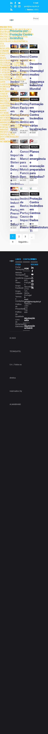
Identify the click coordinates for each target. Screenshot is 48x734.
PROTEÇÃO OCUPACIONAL (14, 36)
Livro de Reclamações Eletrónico (18, 323)
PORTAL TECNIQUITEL (11, 127)
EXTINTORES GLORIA (11, 120)
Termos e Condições (18, 299)
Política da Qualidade (18, 314)
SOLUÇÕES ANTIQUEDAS (13, 79)
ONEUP (3, 94)
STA (2, 44)
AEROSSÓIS (6, 106)
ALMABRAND (15, 404)
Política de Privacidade (18, 306)
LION (2, 82)
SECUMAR (5, 117)
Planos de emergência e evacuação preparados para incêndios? (38, 164)
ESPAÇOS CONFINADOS (12, 53)
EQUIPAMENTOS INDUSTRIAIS (15, 32)
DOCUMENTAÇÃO (9, 137)
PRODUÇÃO (6, 132)
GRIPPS (3, 108)
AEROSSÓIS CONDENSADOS (14, 115)
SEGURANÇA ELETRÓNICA (14, 41)
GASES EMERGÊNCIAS (11, 84)
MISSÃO (4, 129)
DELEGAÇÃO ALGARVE (27, 327)
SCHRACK (5, 86)
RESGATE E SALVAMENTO (13, 48)
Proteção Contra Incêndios (15, 147)
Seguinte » (23, 242)
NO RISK (4, 113)
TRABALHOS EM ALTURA (13, 65)
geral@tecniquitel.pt (31, 6)
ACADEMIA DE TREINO (12, 75)
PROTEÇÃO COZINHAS (11, 101)
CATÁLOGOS (6, 70)
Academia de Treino (18, 280)
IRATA (3, 58)
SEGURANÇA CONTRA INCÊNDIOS (17, 60)
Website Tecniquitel (18, 274)
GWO (2, 55)
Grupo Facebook (18, 287)
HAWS (3, 110)
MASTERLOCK (7, 103)
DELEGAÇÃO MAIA (27, 319)
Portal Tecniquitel (18, 268)
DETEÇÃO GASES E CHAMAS (14, 98)
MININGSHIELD (8, 122)
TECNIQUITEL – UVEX (11, 77)
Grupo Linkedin (18, 292)
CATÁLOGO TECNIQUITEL (13, 72)
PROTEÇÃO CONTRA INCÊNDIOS (16, 34)
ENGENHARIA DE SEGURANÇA (16, 29)
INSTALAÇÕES (7, 134)
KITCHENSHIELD (8, 91)
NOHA (3, 89)
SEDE (26, 268)
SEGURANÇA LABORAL (12, 63)
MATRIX (4, 96)
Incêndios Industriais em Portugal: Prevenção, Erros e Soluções (18, 211)
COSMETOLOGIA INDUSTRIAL (15, 125)
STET (2, 46)
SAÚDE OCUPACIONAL (11, 39)
